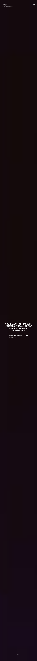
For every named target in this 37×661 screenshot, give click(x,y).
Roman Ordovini (18, 335)
